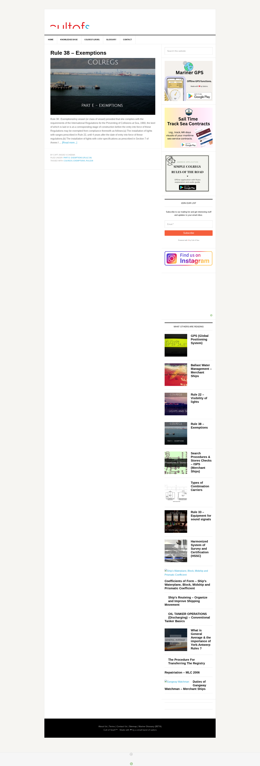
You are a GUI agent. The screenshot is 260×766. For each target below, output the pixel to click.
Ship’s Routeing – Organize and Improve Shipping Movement (186, 601)
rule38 (89, 161)
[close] (131, 754)
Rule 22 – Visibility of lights (199, 398)
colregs (68, 161)
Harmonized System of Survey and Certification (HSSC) (200, 549)
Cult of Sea (70, 22)
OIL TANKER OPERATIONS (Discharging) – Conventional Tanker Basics (187, 617)
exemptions (79, 161)
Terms (112, 726)
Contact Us (122, 726)
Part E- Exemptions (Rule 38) (77, 158)
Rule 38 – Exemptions (78, 53)
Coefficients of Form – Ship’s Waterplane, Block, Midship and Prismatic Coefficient (187, 584)
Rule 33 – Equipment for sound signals (201, 515)
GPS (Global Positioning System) (200, 339)
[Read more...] (69, 142)
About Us (102, 726)
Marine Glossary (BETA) (150, 726)
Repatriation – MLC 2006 (182, 672)
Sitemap (133, 726)
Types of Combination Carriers (200, 486)
